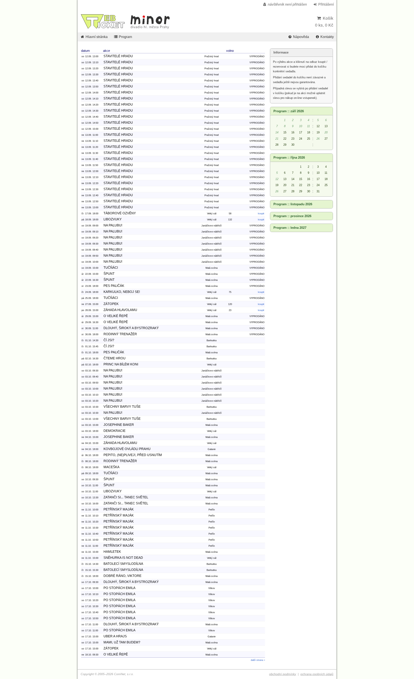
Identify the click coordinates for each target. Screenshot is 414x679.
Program (125, 37)
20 (284, 185)
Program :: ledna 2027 (289, 227)
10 (318, 172)
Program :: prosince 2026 (292, 216)
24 (300, 138)
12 (318, 126)
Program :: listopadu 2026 (292, 204)
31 (318, 191)
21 (292, 185)
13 (326, 126)
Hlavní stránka (96, 37)
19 (318, 132)
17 (300, 132)
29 (284, 144)
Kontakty (327, 37)
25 (308, 138)
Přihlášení (325, 4)
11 (326, 172)
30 (292, 144)
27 (326, 138)
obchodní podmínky (282, 674)
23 (292, 138)
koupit (261, 213)
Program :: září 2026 (288, 111)
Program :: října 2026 (289, 157)
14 (292, 179)
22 (284, 138)
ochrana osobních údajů (316, 674)
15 (284, 132)
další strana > (258, 660)
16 (292, 132)
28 (276, 144)
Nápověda (300, 37)
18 (308, 132)
